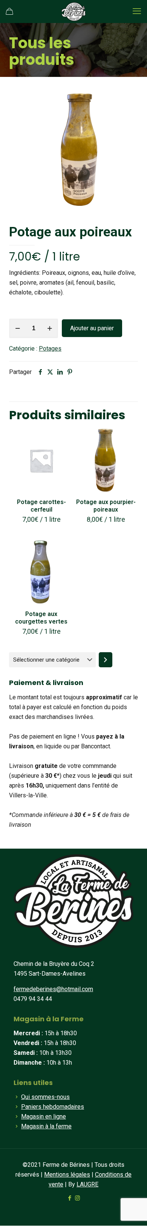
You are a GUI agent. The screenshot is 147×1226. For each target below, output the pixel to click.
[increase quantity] (49, 328)
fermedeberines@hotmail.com (53, 989)
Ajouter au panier (92, 328)
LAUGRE (87, 1184)
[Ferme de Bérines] (73, 11)
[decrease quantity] (17, 328)
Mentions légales (67, 1174)
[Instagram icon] (77, 1198)
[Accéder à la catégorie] (105, 659)
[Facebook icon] (69, 1198)
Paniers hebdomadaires (52, 1106)
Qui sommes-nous (45, 1096)
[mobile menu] (136, 11)
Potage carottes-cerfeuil (41, 505)
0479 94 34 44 (33, 998)
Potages (50, 348)
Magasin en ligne (43, 1116)
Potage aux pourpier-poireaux (106, 505)
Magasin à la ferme (46, 1126)
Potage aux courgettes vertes (41, 617)
